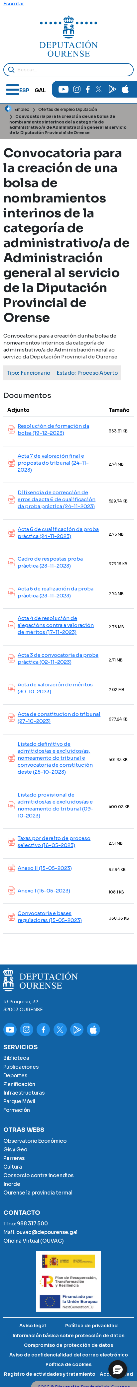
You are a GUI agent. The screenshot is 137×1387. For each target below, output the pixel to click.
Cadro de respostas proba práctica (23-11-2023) (50, 562)
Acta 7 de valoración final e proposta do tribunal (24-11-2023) (53, 463)
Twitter (98, 89)
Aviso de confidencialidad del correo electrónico (68, 1355)
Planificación (19, 1084)
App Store (125, 89)
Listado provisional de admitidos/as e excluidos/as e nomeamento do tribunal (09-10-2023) (55, 805)
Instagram (77, 89)
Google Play (112, 89)
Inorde (11, 1184)
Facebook (87, 89)
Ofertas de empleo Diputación (67, 109)
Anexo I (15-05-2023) (44, 890)
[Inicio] (69, 36)
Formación (16, 1110)
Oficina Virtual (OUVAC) (33, 1241)
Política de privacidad (91, 1326)
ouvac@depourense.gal (46, 1232)
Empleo (22, 109)
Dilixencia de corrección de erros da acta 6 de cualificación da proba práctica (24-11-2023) (56, 499)
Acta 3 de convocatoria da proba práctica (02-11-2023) (58, 658)
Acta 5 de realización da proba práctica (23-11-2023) (55, 592)
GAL (40, 90)
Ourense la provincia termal (37, 1193)
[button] (117, 1369)
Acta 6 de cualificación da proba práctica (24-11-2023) (58, 532)
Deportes (15, 1075)
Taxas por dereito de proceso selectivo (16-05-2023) (54, 841)
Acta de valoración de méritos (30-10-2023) (55, 688)
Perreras (14, 1158)
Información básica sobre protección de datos (68, 1336)
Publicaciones (21, 1067)
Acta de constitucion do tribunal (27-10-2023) (59, 717)
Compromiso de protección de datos (68, 1345)
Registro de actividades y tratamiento (49, 1374)
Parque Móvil (19, 1101)
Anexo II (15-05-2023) (45, 868)
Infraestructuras (24, 1093)
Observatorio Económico (35, 1141)
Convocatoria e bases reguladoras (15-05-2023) (50, 916)
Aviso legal (32, 1326)
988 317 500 (32, 1223)
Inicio (8, 108)
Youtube (63, 89)
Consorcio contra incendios (38, 1175)
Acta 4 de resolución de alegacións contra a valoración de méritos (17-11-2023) (56, 625)
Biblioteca (16, 1058)
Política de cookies (68, 1364)
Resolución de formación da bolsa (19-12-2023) (53, 429)
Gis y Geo (15, 1149)
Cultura (12, 1167)
